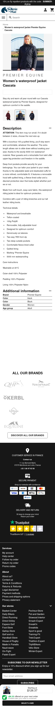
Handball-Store (9, 637)
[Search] (10, 17)
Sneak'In (33, 624)
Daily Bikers (8, 614)
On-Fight (6, 651)
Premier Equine (23, 75)
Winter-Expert (35, 651)
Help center (8, 556)
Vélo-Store (34, 647)
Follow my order (10, 559)
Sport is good (35, 630)
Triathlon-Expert (37, 641)
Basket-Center (9, 610)
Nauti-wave (8, 647)
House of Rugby (10, 641)
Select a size (27, 703)
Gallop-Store (8, 630)
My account (8, 552)
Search (16, 17)
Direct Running (9, 617)
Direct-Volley (8, 620)
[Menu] (3, 17)
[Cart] (52, 10)
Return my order (10, 562)
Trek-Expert (34, 637)
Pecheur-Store (36, 610)
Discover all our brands (27, 435)
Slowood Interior (37, 617)
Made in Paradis (10, 644)
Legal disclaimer (10, 589)
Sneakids (33, 627)
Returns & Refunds (11, 586)
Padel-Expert (8, 654)
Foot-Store (7, 627)
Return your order (27, 516)
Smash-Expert (36, 620)
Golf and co (8, 634)
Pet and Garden (36, 614)
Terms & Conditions (12, 583)
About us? (7, 576)
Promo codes (9, 566)
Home (5, 24)
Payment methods (11, 593)
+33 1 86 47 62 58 (28, 468)
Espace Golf (8, 624)
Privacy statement (11, 599)
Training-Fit (34, 634)
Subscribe (27, 682)
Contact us (27, 459)
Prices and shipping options (16, 596)
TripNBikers (34, 644)
